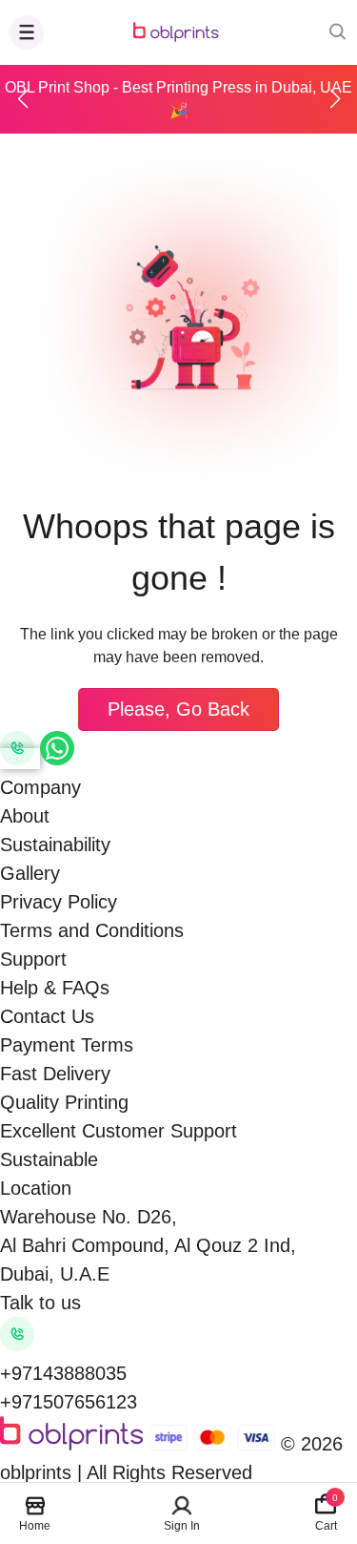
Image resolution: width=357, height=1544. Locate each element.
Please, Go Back (178, 709)
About (25, 815)
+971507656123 (68, 1401)
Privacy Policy (58, 901)
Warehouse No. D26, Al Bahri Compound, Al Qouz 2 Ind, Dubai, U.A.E (148, 1245)
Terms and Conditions (92, 930)
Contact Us (47, 1016)
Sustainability (55, 844)
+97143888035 (63, 1373)
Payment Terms (66, 1044)
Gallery (30, 873)
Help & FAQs (54, 987)
